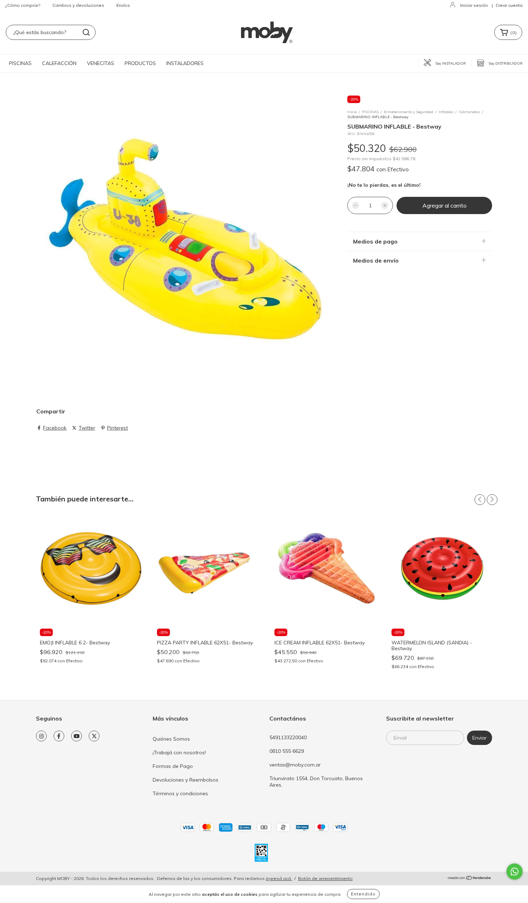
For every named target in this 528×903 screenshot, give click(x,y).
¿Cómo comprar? (22, 5)
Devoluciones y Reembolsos (185, 780)
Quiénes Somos (171, 739)
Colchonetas (469, 112)
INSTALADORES (185, 63)
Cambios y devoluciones (78, 5)
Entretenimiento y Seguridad (408, 112)
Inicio (352, 112)
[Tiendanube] (469, 878)
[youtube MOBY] (76, 736)
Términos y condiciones (180, 793)
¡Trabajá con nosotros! (179, 752)
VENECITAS (100, 63)
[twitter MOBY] (94, 736)
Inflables (446, 112)
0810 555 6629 (286, 751)
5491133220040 (288, 737)
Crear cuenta (509, 5)
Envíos (123, 5)
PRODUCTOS (140, 63)
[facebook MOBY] (59, 736)
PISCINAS (20, 63)
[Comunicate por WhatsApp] (514, 871)
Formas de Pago (173, 766)
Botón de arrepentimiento (325, 878)
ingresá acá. (279, 878)
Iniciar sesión (474, 5)
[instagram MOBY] (41, 736)
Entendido (363, 894)
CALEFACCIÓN (59, 63)
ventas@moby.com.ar (295, 764)
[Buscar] (86, 32)
